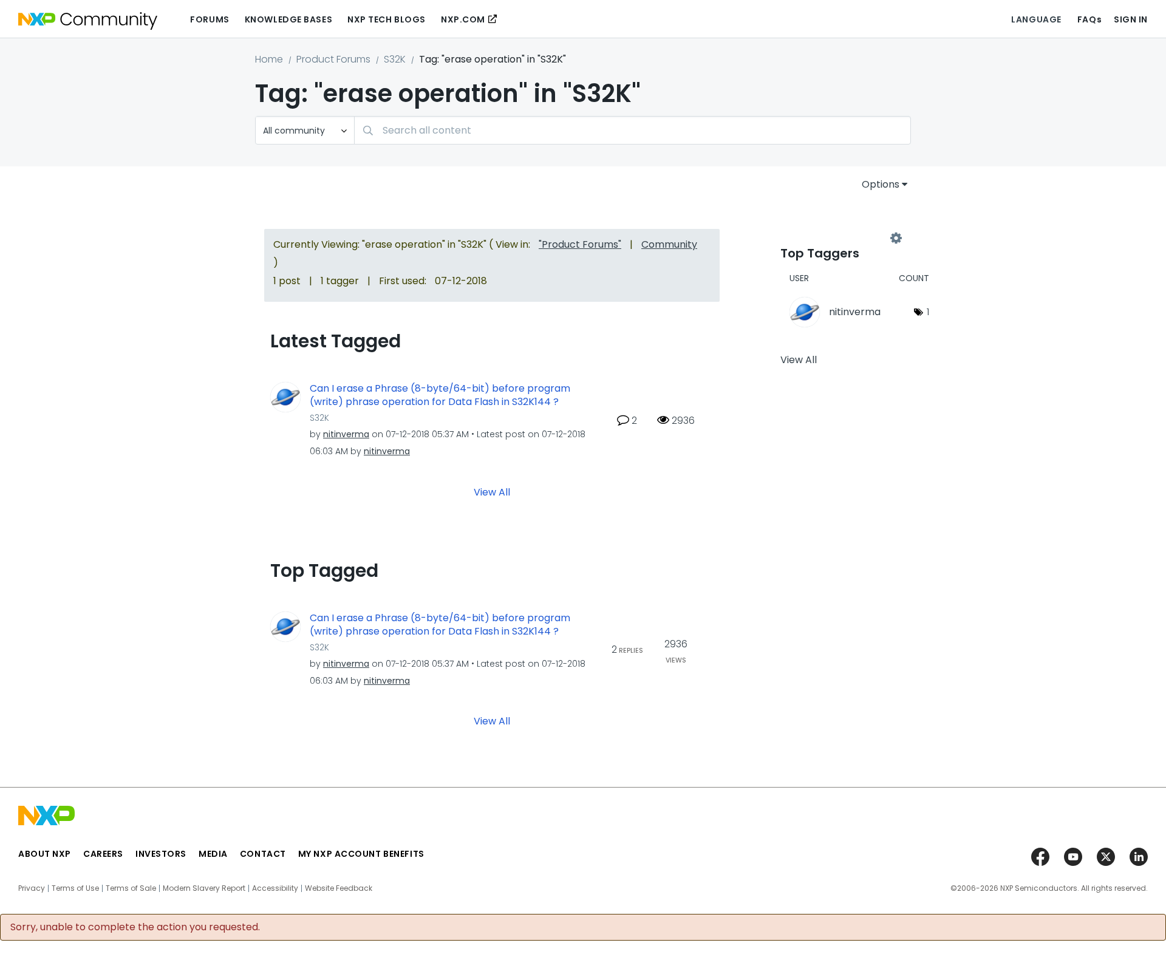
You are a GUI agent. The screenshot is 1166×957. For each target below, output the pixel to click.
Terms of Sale (131, 888)
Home (269, 59)
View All (492, 492)
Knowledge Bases (288, 19)
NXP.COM (463, 19)
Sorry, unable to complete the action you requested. (135, 927)
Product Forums (333, 59)
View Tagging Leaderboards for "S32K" (838, 238)
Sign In (1131, 19)
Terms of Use (75, 888)
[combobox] (632, 130)
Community (669, 244)
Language (1036, 19)
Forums (209, 19)
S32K (395, 59)
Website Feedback (338, 888)
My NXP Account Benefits (361, 854)
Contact (263, 854)
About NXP (44, 854)
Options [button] (880, 184)
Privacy (31, 888)
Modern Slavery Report (204, 888)
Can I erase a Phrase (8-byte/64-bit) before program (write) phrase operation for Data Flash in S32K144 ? (440, 395)
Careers (103, 854)
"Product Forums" (580, 244)
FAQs (1089, 19)
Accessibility (275, 888)
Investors (160, 854)
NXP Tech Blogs (386, 19)
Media (213, 854)
